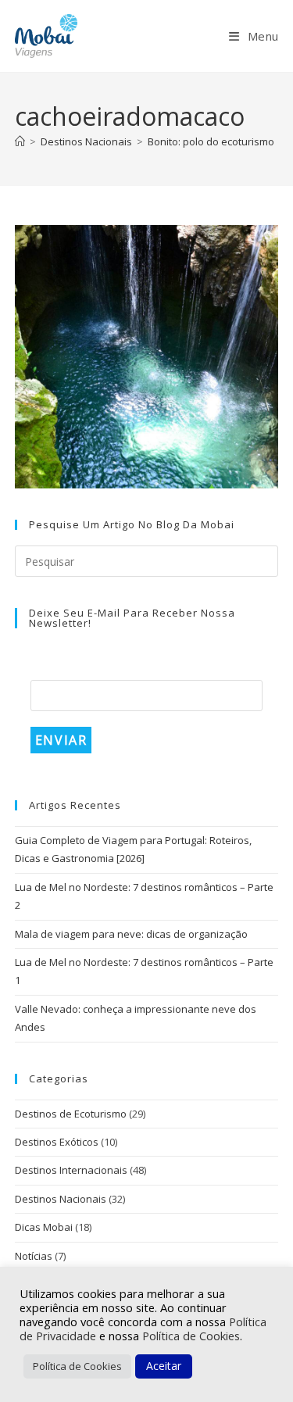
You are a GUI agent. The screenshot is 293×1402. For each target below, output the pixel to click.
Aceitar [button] (163, 1365)
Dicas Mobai (44, 1227)
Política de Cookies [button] (77, 1366)
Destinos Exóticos (56, 1142)
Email (51, 668)
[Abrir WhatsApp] (253, 1362)
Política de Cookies (191, 1335)
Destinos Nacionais (60, 1199)
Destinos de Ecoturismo (71, 1114)
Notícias (33, 1256)
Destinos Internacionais (71, 1170)
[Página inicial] (20, 141)
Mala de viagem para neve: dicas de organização (131, 934)
